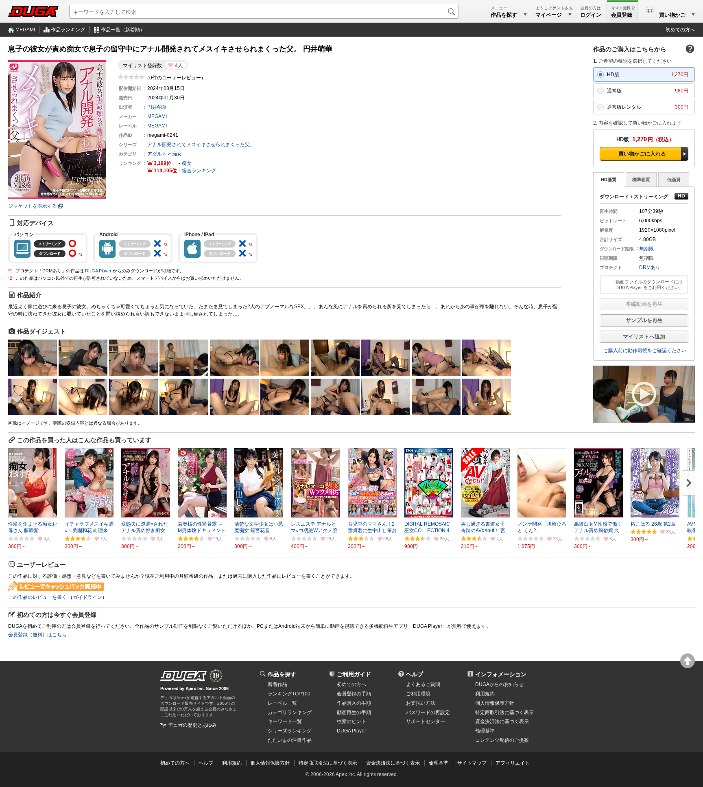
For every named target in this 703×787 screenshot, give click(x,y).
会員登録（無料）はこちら (37, 635)
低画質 (674, 179)
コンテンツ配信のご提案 (502, 740)
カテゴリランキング (290, 712)
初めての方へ (680, 30)
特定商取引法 (504, 712)
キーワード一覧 (285, 721)
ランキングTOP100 (289, 694)
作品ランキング (68, 30)
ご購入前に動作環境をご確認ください (644, 350)
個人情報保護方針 (494, 703)
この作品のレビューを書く (37, 597)
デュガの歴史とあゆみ (192, 725)
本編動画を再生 (644, 304)
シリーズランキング (290, 731)
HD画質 (608, 179)
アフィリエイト (513, 763)
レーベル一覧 (282, 703)
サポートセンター (425, 721)
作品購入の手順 (354, 703)
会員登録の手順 (354, 694)
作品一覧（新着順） (123, 30)
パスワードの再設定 (428, 712)
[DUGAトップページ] (33, 11)
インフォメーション (500, 674)
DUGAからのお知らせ (499, 684)
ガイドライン (87, 597)
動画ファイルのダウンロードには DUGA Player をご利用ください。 (649, 284)
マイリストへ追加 (644, 336)
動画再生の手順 (354, 712)
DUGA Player (98, 270)
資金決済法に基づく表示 (393, 763)
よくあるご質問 (423, 684)
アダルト (157, 154)
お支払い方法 (420, 703)
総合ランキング (199, 170)
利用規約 (485, 694)
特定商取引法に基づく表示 (328, 763)
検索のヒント (351, 721)
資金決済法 (502, 721)
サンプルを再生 (644, 320)
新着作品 (277, 684)
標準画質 (641, 179)
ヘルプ (414, 674)
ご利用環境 (418, 694)
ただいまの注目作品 (290, 740)
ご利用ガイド (354, 674)
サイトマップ (472, 763)
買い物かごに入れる (642, 154)
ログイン (590, 15)
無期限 (646, 249)
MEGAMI (25, 30)
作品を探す (282, 674)
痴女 (177, 154)
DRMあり (649, 267)
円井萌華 (157, 107)
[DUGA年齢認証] (183, 676)
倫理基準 (485, 731)
